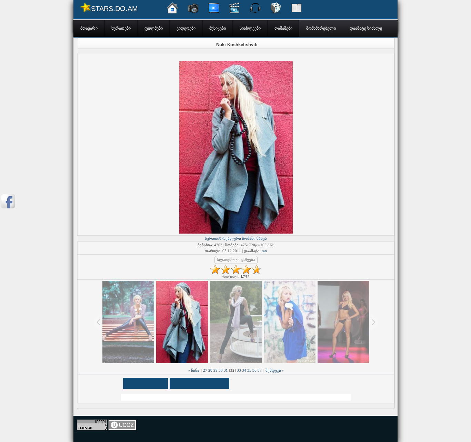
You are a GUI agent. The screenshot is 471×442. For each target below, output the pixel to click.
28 (210, 370)
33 (239, 370)
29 (215, 370)
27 (205, 370)
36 (254, 370)
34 (244, 370)
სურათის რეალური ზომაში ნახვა (236, 238)
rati (264, 251)
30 (221, 370)
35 (249, 370)
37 (260, 370)
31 (226, 370)
